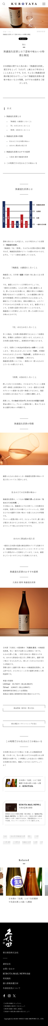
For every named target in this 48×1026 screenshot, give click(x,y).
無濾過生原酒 (26, 842)
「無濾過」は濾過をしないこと (20, 121)
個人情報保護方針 (11, 983)
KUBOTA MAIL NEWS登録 (16, 974)
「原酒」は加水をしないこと (19, 130)
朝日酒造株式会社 (11, 953)
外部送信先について (12, 988)
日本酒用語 (16, 842)
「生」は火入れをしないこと (19, 126)
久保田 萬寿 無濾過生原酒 (18, 157)
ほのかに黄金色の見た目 (18, 146)
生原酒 (35, 842)
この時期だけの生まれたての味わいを (21, 163)
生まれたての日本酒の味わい (19, 141)
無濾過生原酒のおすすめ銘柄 (18, 152)
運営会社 (7, 964)
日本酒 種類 (6, 842)
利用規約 (7, 978)
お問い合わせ (9, 969)
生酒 (41, 842)
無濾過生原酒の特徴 (14, 136)
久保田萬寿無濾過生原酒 (17, 836)
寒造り (30, 836)
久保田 (5, 836)
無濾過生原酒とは (13, 116)
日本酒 (36, 836)
